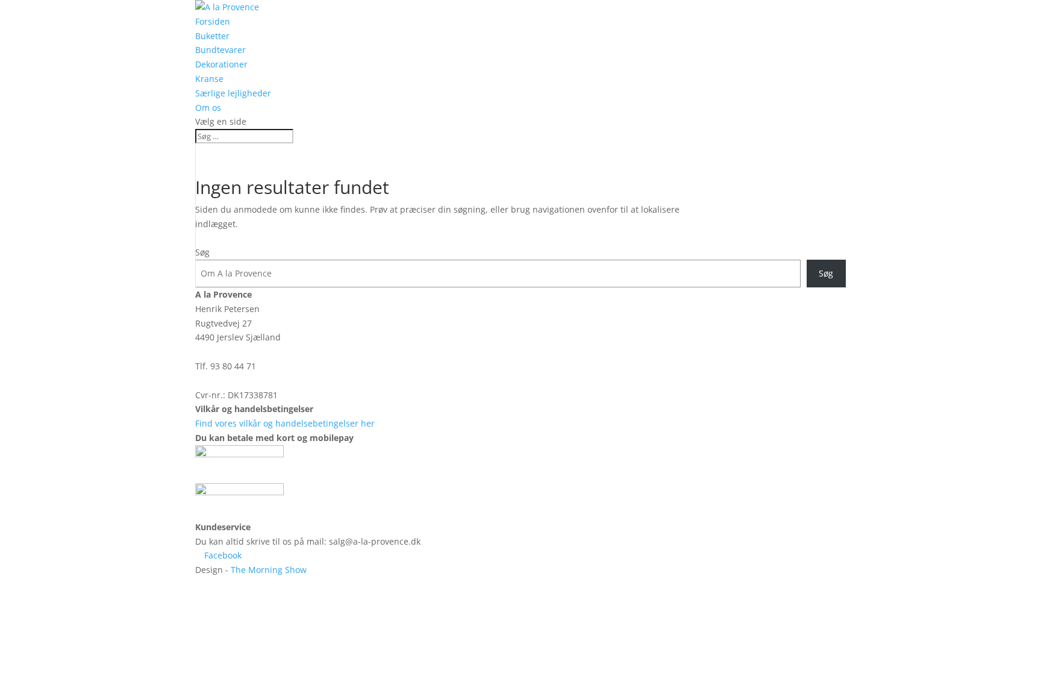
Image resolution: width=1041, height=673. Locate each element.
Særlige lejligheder (233, 93)
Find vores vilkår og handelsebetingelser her (285, 423)
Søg (202, 252)
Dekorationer (221, 64)
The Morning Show (269, 569)
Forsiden (212, 21)
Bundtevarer (220, 49)
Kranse (209, 78)
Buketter (212, 36)
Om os (208, 107)
